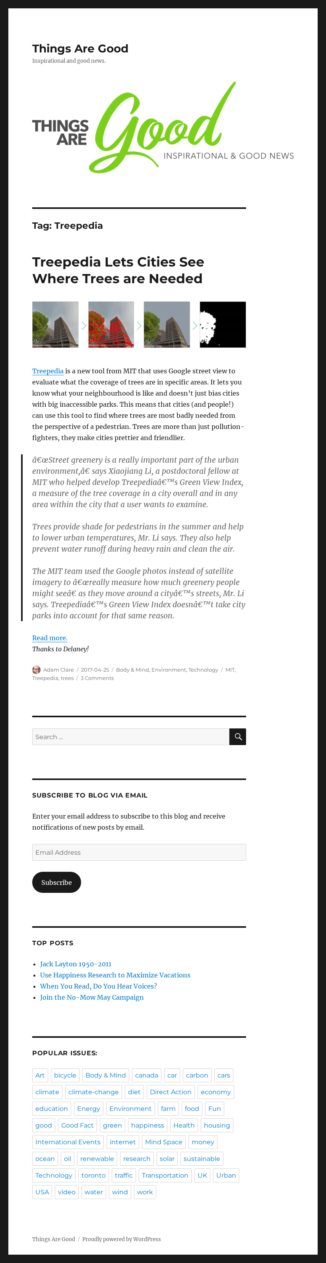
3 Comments (97, 678)
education (51, 1108)
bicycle (65, 1075)
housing (217, 1125)
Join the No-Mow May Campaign (92, 997)
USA (42, 1192)
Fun (214, 1108)
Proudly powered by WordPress (121, 1239)
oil (67, 1159)
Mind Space (163, 1142)
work (145, 1192)
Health (184, 1125)
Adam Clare (58, 669)
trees (67, 678)
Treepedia (48, 371)
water (94, 1192)
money (203, 1142)
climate (47, 1092)
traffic (124, 1175)
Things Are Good (80, 48)
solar (167, 1159)
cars (223, 1075)
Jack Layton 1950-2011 (75, 964)
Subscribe (56, 882)
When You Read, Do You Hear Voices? (98, 986)
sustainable (202, 1159)
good (43, 1125)
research (137, 1159)
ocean (45, 1159)
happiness (147, 1125)
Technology (203, 669)
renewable (97, 1159)
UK (202, 1175)
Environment (168, 669)
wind (120, 1192)
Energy (88, 1108)
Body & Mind (132, 669)
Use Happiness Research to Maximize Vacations (115, 975)
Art (40, 1075)
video (67, 1192)
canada (146, 1075)
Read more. (50, 638)
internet (123, 1142)
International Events (68, 1142)
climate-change (93, 1092)
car (172, 1075)
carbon (197, 1075)
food (192, 1108)
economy (216, 1092)
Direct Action (171, 1092)
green (112, 1125)
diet (134, 1092)
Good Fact (77, 1125)
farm (168, 1108)
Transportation (165, 1175)
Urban (226, 1175)
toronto (94, 1175)
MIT (230, 669)
